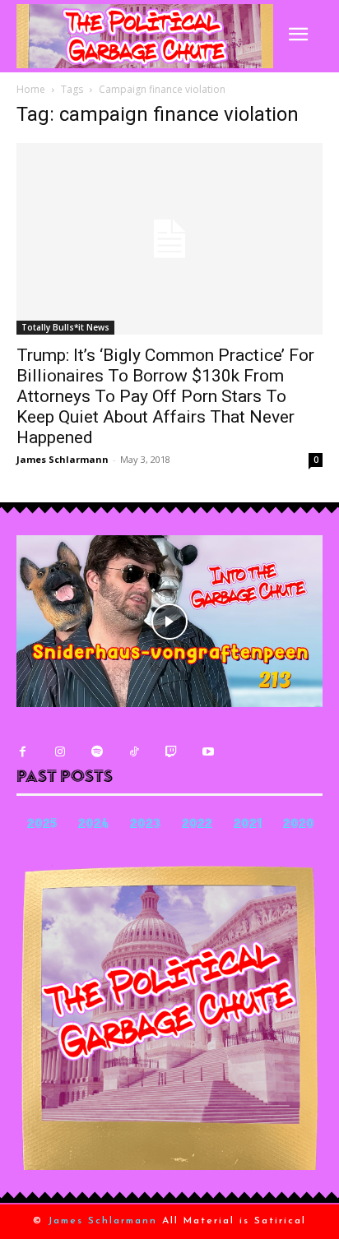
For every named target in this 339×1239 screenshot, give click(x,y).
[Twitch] (170, 751)
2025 (42, 825)
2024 (93, 825)
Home (30, 89)
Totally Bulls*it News (65, 327)
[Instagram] (59, 751)
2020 (298, 825)
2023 (145, 825)
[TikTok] (133, 751)
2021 (248, 825)
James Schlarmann (62, 459)
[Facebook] (22, 751)
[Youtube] (207, 751)
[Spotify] (96, 751)
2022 (197, 825)
